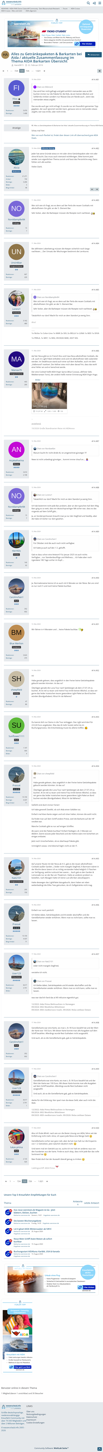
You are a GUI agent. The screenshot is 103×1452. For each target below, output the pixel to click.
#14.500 (95, 1128)
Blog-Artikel (10, 188)
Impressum (31, 1419)
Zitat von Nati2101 (45, 961)
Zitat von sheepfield (45, 773)
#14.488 (95, 487)
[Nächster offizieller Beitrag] (97, 189)
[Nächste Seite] (44, 71)
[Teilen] (99, 71)
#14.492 (95, 670)
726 (27, 71)
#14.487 (95, 441)
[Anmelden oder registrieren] (94, 3)
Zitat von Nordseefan (46, 448)
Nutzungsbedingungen (36, 1414)
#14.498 (95, 1022)
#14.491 (95, 624)
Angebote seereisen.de (51, 1215)
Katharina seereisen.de (22, 1215)
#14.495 (95, 858)
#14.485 (95, 289)
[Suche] (88, 3)
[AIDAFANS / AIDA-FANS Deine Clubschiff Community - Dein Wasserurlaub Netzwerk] (43, 3)
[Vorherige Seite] (3, 71)
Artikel (8, 179)
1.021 (38, 71)
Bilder (8, 185)
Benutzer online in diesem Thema (19, 1387)
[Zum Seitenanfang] (99, 1449)
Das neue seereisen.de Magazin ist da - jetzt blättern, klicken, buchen (34, 1211)
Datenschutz (31, 1417)
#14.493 (95, 717)
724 (16, 71)
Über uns (30, 1411)
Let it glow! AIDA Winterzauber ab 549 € (32, 1229)
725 (22, 71)
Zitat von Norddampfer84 (48, 297)
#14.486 (95, 350)
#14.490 (95, 578)
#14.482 (95, 148)
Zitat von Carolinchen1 (47, 539)
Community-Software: (51, 1448)
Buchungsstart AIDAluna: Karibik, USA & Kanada (37, 1251)
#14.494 (95, 766)
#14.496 (95, 905)
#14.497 (95, 954)
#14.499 (95, 1069)
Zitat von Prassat (44, 981)
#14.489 (95, 531)
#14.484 (95, 243)
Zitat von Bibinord (45, 87)
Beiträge (9, 113)
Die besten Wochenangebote (27, 1220)
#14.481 (95, 79)
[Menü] (99, 3)
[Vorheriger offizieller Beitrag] (92, 189)
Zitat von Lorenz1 (44, 495)
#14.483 (95, 200)
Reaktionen (10, 110)
